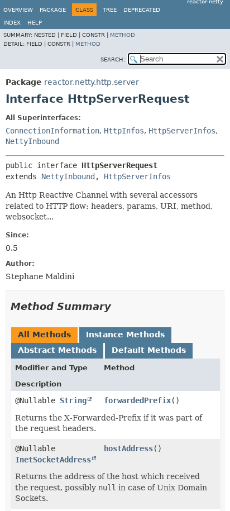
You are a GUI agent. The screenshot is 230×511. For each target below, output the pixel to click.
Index (12, 23)
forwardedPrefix (137, 400)
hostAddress (128, 448)
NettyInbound (32, 141)
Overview (18, 10)
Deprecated (141, 10)
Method (122, 35)
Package (53, 10)
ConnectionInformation (52, 130)
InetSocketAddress (53, 459)
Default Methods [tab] (149, 350)
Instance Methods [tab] (125, 334)
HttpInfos (124, 130)
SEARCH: (112, 59)
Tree (110, 10)
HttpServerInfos (181, 130)
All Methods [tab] (44, 334)
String (73, 400)
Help (34, 23)
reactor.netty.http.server (91, 82)
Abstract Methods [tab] (57, 350)
